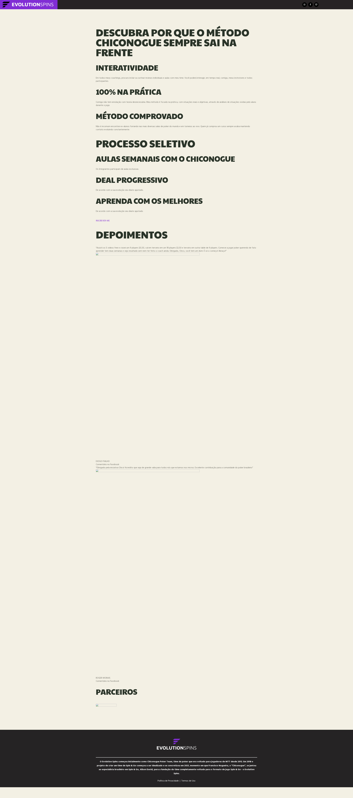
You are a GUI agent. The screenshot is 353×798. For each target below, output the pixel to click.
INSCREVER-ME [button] (103, 221)
